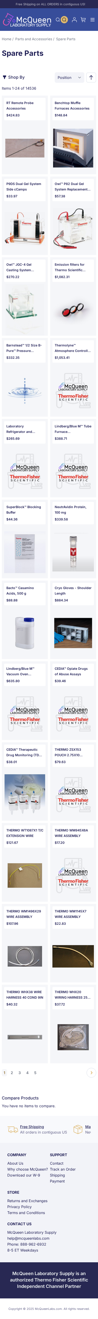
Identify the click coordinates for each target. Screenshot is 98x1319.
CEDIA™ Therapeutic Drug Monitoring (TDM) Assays (24, 753)
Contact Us (19, 1224)
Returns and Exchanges (27, 1200)
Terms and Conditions (26, 1212)
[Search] (58, 19)
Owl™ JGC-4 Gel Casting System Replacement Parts (21, 268)
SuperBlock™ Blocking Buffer (23, 509)
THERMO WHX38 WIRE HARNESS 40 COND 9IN (24, 994)
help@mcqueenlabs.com (28, 1238)
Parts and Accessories (33, 39)
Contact (56, 1163)
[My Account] (74, 19)
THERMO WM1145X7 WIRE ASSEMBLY (70, 914)
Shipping (57, 1175)
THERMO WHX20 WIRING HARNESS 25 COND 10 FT (71, 995)
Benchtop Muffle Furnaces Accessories (72, 105)
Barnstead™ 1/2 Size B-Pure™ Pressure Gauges (24, 348)
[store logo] (27, 19)
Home (6, 39)
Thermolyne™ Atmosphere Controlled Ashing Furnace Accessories (73, 348)
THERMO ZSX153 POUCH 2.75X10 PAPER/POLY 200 (68, 753)
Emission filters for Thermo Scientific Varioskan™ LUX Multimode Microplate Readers (72, 268)
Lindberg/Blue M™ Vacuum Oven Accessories (20, 672)
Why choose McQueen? (27, 1169)
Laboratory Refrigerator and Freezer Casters (19, 429)
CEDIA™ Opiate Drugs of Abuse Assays (71, 671)
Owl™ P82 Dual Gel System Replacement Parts (71, 187)
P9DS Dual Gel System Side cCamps (23, 186)
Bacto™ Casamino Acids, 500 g (20, 590)
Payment (57, 1181)
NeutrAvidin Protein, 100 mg (70, 509)
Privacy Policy (19, 1206)
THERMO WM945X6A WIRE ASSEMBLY (71, 833)
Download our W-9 (23, 1175)
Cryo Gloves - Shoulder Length (73, 590)
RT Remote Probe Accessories (20, 105)
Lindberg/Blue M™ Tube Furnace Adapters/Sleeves (73, 429)
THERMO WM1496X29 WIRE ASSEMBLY (23, 914)
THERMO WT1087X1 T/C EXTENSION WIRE (24, 833)
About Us (15, 1163)
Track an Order (63, 1169)
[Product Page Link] (25, 148)
